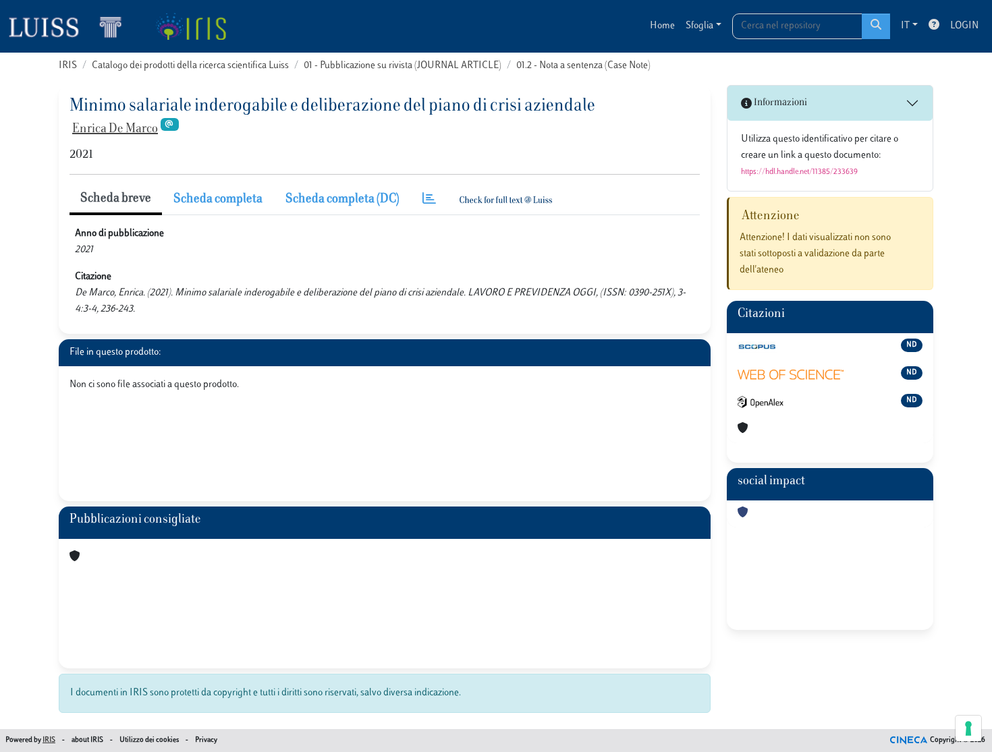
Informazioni (779, 103)
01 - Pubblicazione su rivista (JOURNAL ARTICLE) (402, 66)
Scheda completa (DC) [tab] (342, 200)
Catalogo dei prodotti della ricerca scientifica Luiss (190, 66)
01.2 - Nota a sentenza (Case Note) (583, 66)
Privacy (206, 740)
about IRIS (87, 740)
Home (662, 26)
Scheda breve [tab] (115, 199)
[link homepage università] (190, 26)
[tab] (429, 199)
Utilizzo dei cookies (149, 740)
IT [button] (905, 26)
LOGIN (964, 26)
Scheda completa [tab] (218, 200)
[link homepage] (71, 26)
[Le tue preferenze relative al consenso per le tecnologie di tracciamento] (968, 728)
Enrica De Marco (115, 129)
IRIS (68, 66)
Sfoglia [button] (699, 26)
